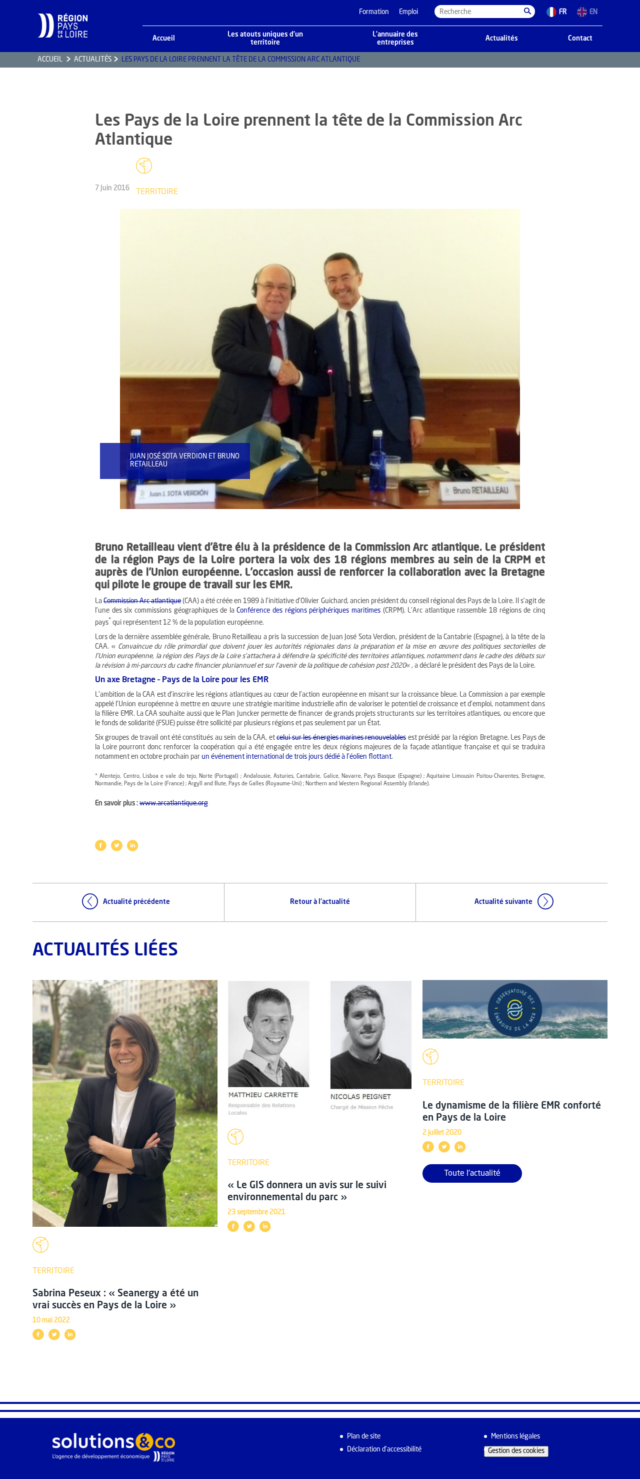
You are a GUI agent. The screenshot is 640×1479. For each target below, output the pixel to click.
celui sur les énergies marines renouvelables (341, 738)
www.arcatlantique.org (174, 803)
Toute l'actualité (472, 1174)
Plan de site (363, 1436)
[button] (527, 11)
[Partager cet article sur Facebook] (100, 845)
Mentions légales (515, 1436)
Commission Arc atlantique (142, 601)
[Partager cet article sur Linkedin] (132, 845)
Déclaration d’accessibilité (384, 1449)
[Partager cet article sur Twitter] (116, 845)
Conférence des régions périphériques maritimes (308, 611)
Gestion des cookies (516, 1451)
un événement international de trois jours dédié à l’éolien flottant (297, 757)
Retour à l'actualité (320, 902)
